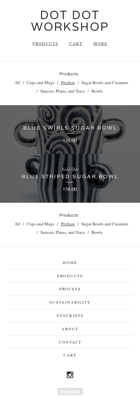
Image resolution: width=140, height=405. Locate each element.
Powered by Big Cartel (70, 391)
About (70, 328)
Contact (70, 342)
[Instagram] (70, 375)
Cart (75, 43)
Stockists (70, 315)
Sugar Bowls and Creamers (104, 82)
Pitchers (68, 82)
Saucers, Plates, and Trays (62, 91)
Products (45, 43)
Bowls (97, 91)
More (100, 43)
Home (70, 262)
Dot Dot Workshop (70, 21)
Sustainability (70, 302)
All (17, 82)
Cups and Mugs (40, 82)
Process (70, 288)
